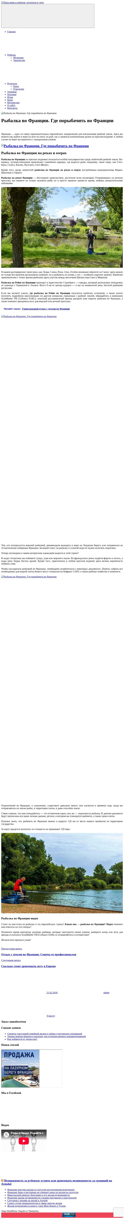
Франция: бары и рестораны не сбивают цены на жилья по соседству (43, 1192)
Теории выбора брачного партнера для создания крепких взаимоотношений (46, 1036)
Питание (11, 94)
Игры (10, 97)
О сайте (11, 105)
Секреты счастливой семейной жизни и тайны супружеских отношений (44, 1033)
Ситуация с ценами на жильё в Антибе (27, 1200)
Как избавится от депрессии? (22, 1039)
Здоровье (12, 91)
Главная (11, 31)
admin (106, 992)
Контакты (12, 108)
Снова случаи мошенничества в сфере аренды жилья (34, 1203)
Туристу (51, 1016)
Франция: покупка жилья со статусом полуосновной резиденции (41, 1189)
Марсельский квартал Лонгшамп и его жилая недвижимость (38, 1195)
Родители (12, 83)
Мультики (18, 57)
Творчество (19, 60)
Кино (16, 86)
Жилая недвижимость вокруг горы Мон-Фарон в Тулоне (36, 1206)
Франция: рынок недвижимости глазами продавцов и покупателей (42, 1198)
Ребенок (11, 55)
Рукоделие (18, 89)
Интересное (13, 102)
